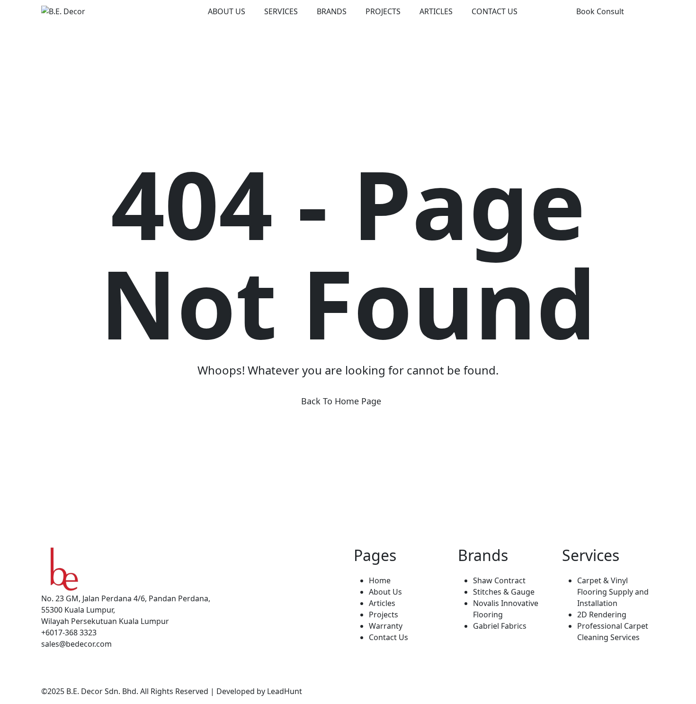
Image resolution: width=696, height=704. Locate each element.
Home (380, 580)
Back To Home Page (341, 401)
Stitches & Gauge (504, 592)
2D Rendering (601, 614)
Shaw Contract (499, 580)
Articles (436, 11)
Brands (332, 11)
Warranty (385, 626)
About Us (226, 11)
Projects (383, 11)
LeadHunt (284, 691)
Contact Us (495, 11)
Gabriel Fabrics (499, 626)
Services (281, 11)
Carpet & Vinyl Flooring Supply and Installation (613, 591)
